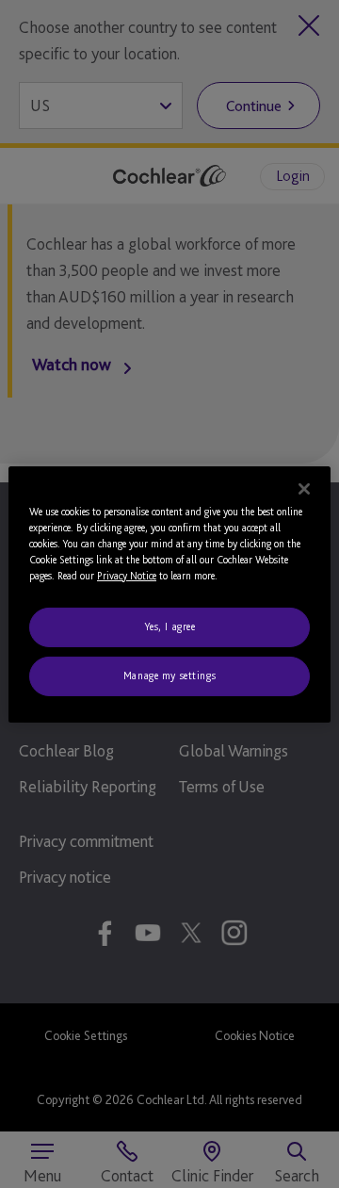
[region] (169, 593)
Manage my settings (169, 675)
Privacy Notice (126, 575)
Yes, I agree (170, 626)
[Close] (304, 488)
